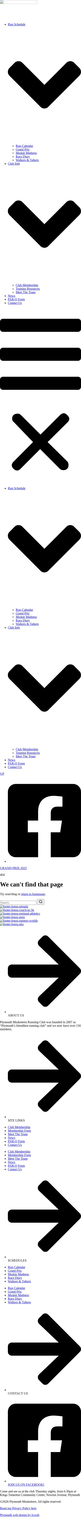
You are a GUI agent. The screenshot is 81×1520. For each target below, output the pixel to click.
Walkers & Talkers (27, 160)
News (11, 295)
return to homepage (33, 894)
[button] (40, 395)
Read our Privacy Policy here (18, 1508)
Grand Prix (22, 149)
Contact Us (15, 303)
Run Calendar (24, 146)
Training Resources (28, 288)
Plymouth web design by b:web (19, 1515)
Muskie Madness (26, 153)
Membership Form (19, 1130)
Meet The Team (25, 292)
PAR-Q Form (16, 299)
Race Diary (23, 156)
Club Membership (27, 285)
